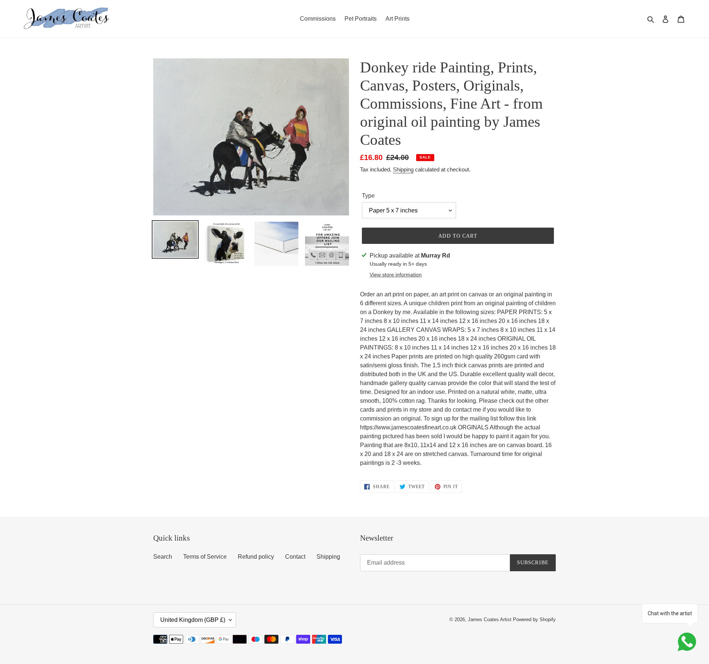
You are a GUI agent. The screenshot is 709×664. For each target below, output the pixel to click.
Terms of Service (205, 557)
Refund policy (256, 557)
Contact (295, 557)
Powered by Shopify (534, 619)
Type (368, 196)
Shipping (403, 169)
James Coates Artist (489, 619)
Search (162, 557)
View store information (396, 274)
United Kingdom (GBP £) (192, 620)
